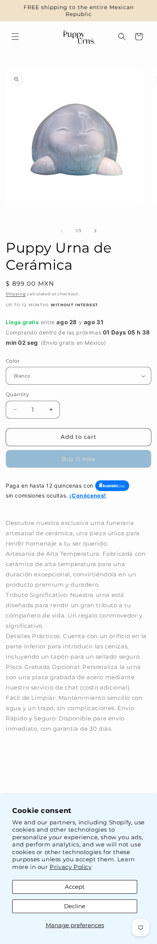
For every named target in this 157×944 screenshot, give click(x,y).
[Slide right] (95, 230)
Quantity (17, 394)
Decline (74, 906)
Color (12, 361)
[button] (15, 36)
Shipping (16, 293)
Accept (75, 886)
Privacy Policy (70, 866)
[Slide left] (61, 230)
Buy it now (79, 458)
